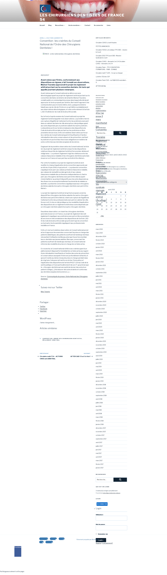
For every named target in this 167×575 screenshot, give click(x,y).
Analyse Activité (98, 95)
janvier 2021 (99, 298)
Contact (87, 25)
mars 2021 (99, 290)
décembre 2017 (101, 428)
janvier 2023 (100, 247)
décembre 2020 (101, 301)
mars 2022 (99, 254)
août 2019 (99, 356)
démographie (98, 99)
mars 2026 (99, 229)
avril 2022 (99, 251)
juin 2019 (98, 363)
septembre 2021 (101, 272)
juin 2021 (98, 280)
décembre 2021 (101, 265)
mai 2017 (98, 453)
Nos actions (59, 25)
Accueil (42, 25)
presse (98, 116)
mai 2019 (99, 366)
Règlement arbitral (51, 340)
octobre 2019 (100, 348)
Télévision (102, 157)
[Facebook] (43, 538)
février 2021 (99, 294)
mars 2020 (99, 330)
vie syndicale (104, 99)
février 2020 (100, 334)
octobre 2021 (100, 269)
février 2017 (99, 464)
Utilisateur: (99, 515)
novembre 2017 (101, 431)
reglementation (101, 110)
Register (98, 543)
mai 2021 (98, 283)
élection (97, 101)
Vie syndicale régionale (100, 187)
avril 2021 (99, 287)
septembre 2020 (101, 312)
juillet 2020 (99, 316)
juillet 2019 (99, 359)
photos (98, 108)
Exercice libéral (100, 166)
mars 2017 (99, 460)
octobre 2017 (100, 435)
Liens (108, 25)
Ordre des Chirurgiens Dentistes (67, 338)
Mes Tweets (45, 292)
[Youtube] (49, 542)
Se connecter (98, 25)
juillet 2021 (99, 276)
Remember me (103, 534)
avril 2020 (99, 327)
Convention (48, 338)
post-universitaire (101, 168)
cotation (102, 97)
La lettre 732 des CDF (103, 76)
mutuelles (105, 151)
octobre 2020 (100, 309)
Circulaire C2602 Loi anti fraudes (106, 42)
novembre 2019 (101, 345)
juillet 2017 (99, 446)
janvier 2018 (100, 424)
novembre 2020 (101, 305)
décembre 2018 (101, 384)
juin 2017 (98, 449)
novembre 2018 (101, 388)
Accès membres (74, 25)
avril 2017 (99, 457)
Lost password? (107, 543)
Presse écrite (99, 160)
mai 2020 (99, 323)
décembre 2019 (101, 341)
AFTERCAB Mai (101, 86)
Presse (98, 171)
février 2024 (100, 240)
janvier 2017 (99, 468)
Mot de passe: (100, 524)
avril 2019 (99, 370)
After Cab (100, 113)
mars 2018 (99, 417)
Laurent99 (58, 38)
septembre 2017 (101, 439)
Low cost (102, 155)
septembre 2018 (101, 395)
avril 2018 (99, 413)
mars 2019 (99, 374)
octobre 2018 (100, 392)
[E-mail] (62, 538)
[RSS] (41, 542)
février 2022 (100, 258)
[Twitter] (53, 538)
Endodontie (103, 95)
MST (98, 148)
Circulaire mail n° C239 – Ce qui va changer (109, 73)
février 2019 (100, 377)
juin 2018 (98, 406)
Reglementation (101, 173)
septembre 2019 (101, 352)
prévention (99, 104)
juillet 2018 (99, 403)
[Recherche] (120, 133)
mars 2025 (99, 233)
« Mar (102, 216)
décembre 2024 (101, 236)
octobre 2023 (100, 243)
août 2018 (99, 399)
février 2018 (100, 421)
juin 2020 (99, 319)
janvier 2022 (100, 262)
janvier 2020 (100, 337)
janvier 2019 (100, 381)
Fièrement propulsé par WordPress (87, 539)
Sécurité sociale (98, 97)
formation (102, 101)
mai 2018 (99, 410)
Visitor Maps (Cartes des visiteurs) (111, 493)
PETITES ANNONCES (103, 46)
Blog (50, 25)
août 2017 (99, 442)
